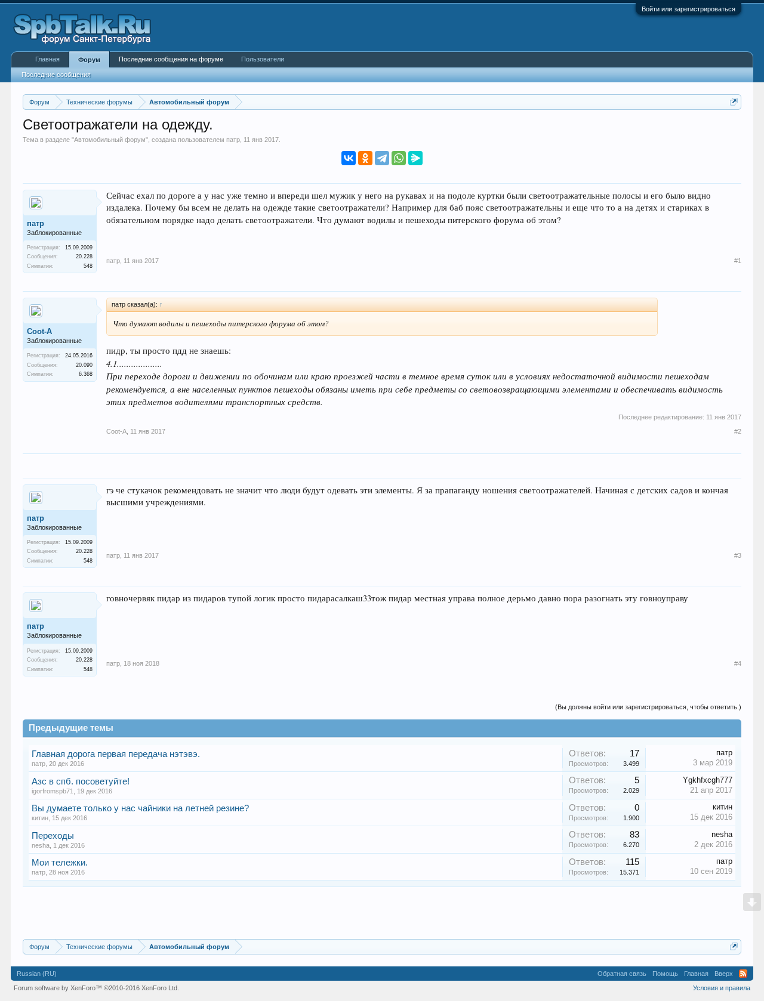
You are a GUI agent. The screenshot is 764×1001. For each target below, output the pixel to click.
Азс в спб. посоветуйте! (81, 781)
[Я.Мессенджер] (415, 158)
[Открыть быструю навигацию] (734, 102)
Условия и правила (721, 987)
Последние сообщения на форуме (171, 59)
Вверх (723, 973)
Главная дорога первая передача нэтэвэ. (116, 754)
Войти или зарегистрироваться (688, 9)
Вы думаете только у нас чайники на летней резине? (140, 808)
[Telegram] (382, 158)
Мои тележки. (60, 862)
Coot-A (39, 331)
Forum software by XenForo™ (96, 987)
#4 (737, 663)
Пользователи (262, 59)
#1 (737, 260)
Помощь (665, 973)
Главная (47, 59)
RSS (743, 973)
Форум (89, 59)
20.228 (84, 256)
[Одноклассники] (365, 158)
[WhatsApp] (399, 158)
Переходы (53, 836)
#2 (737, 431)
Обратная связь (621, 973)
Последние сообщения (56, 74)
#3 (737, 555)
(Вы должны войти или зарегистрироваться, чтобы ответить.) (648, 706)
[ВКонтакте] (348, 158)
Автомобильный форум (110, 139)
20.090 (84, 365)
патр (233, 139)
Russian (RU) (37, 973)
